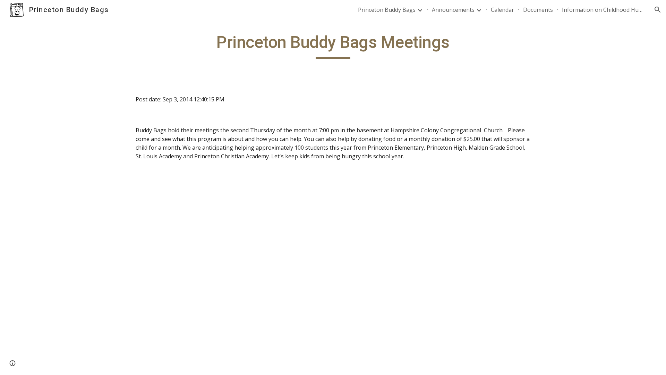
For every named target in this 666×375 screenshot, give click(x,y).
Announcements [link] (453, 10)
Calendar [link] (502, 10)
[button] (657, 9)
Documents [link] (538, 10)
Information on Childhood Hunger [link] (603, 10)
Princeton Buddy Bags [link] (387, 10)
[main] (333, 45)
